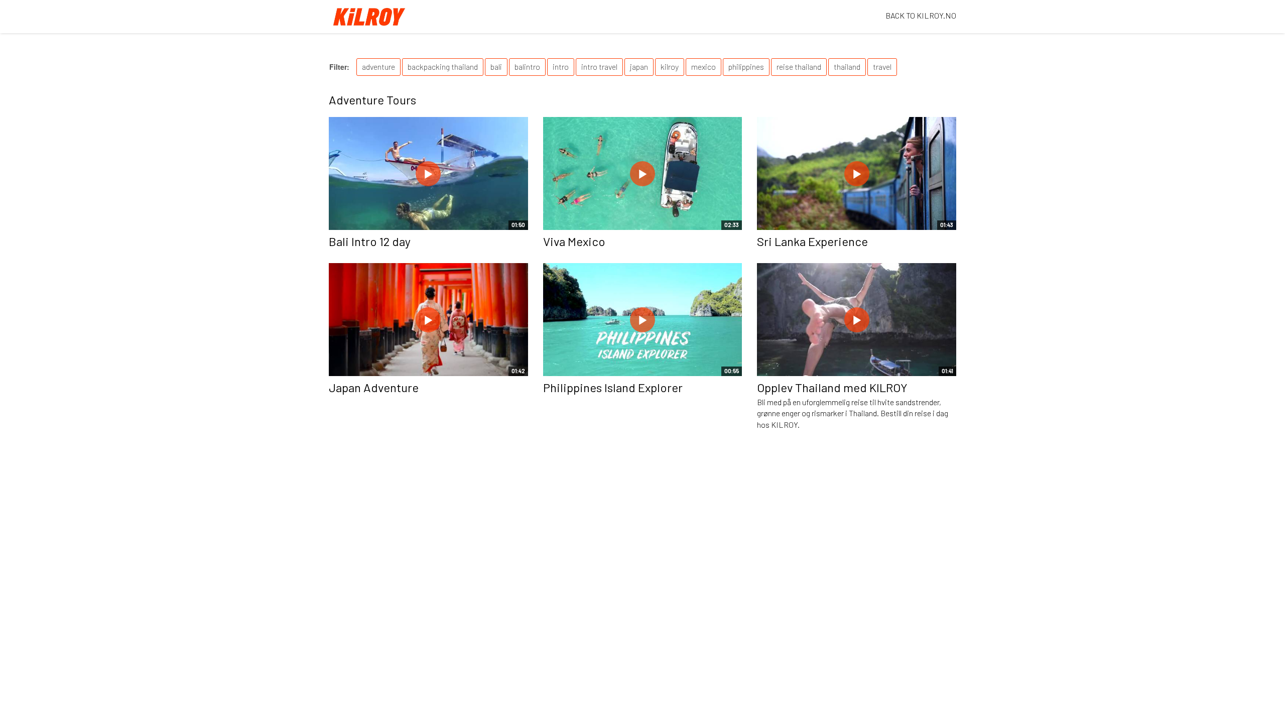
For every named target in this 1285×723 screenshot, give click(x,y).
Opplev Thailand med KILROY (832, 387)
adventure (378, 66)
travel (882, 66)
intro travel (599, 66)
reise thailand (799, 66)
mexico (703, 66)
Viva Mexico (574, 241)
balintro (527, 66)
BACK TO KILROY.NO (920, 15)
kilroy (670, 66)
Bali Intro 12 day (370, 241)
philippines (746, 66)
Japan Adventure (374, 387)
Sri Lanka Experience (812, 241)
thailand (847, 66)
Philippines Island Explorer (613, 387)
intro (561, 66)
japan (639, 66)
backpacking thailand (443, 66)
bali (496, 66)
